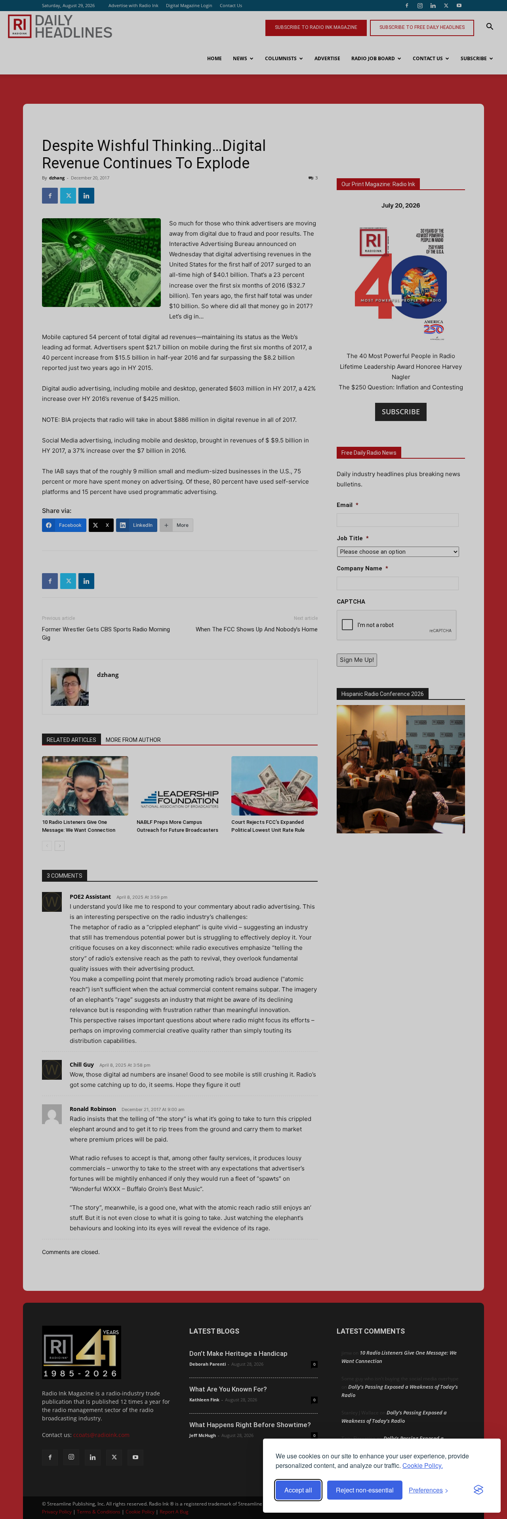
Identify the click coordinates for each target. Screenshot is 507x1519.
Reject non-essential (365, 1489)
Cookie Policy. (422, 1465)
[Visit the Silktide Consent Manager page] (478, 1490)
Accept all (298, 1489)
